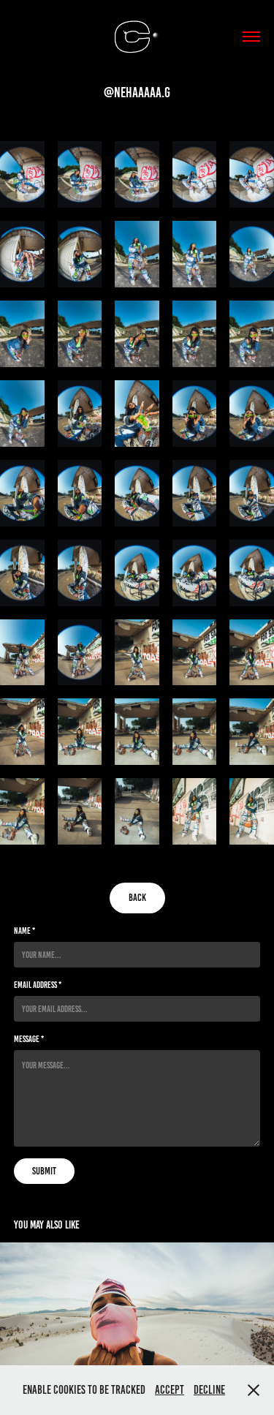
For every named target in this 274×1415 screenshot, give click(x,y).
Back (137, 897)
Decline (209, 1390)
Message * (29, 1039)
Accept (169, 1390)
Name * (24, 930)
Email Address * (37, 984)
